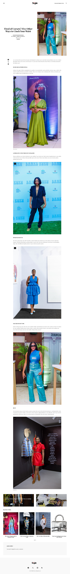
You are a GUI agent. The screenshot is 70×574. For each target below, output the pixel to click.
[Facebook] (28, 567)
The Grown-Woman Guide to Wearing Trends (11, 537)
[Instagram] (37, 567)
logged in (13, 549)
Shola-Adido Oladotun (19, 36)
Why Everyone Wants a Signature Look (27, 537)
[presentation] (5, 526)
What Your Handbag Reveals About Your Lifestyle (59, 537)
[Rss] (41, 567)
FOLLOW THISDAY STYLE (59, 3)
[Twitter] (33, 567)
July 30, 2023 (18, 37)
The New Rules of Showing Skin (43, 536)
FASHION (18, 39)
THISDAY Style (9, 500)
